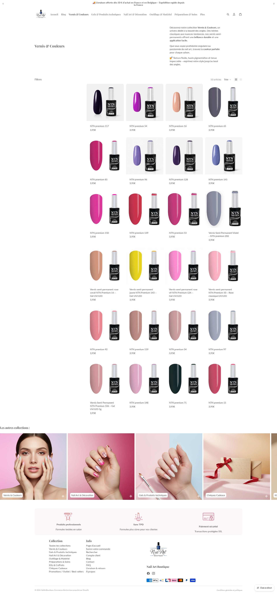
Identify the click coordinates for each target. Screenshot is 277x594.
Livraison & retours (95, 568)
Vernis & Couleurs (58, 548)
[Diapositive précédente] (3, 4)
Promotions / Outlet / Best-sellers (66, 571)
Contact (90, 561)
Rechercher (92, 552)
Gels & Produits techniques (63, 552)
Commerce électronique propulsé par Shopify (71, 590)
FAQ (88, 564)
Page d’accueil (93, 545)
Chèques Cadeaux (58, 568)
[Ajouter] (119, 116)
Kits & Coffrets (56, 564)
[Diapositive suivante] (274, 4)
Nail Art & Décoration (60, 555)
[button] (227, 79)
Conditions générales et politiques (229, 590)
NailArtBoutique (47, 590)
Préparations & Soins (59, 561)
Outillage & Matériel (59, 558)
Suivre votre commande (98, 548)
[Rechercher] (228, 14)
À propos (90, 571)
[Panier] (240, 14)
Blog (88, 558)
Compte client (93, 555)
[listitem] (202, 14)
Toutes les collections (60, 545)
